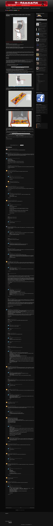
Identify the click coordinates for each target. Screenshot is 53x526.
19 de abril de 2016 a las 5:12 (13, 346)
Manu (8, 226)
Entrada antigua (32, 507)
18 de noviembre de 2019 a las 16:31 (14, 477)
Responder (9, 156)
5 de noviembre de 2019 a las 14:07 (14, 463)
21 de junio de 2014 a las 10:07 (17, 231)
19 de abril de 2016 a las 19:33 (17, 328)
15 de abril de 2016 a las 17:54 (13, 319)
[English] (6, 10)
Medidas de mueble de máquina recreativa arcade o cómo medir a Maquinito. (43, 24)
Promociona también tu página (41, 93)
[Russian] (12, 10)
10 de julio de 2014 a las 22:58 (13, 238)
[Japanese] (15, 10)
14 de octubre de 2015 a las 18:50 (12, 273)
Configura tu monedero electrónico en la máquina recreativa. (42, 29)
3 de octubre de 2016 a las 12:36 (17, 394)
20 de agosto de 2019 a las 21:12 (13, 453)
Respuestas (9, 203)
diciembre (39, 82)
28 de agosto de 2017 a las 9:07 (17, 448)
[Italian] (9, 10)
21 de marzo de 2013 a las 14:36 (17, 193)
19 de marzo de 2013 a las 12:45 (13, 170)
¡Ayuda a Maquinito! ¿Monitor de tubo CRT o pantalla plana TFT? (43, 39)
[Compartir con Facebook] (22, 145)
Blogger (31, 524)
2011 (37, 75)
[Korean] (16, 10)
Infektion (37, 116)
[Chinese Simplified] (19, 10)
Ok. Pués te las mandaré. (39, 112)
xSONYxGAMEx (9, 261)
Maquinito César (9, 158)
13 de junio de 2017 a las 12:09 (15, 437)
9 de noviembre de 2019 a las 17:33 (18, 468)
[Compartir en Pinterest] (23, 145)
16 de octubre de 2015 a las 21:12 (17, 289)
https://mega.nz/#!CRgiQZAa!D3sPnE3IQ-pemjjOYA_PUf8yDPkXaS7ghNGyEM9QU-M (21, 133)
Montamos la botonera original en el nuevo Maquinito (43, 49)
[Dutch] (11, 10)
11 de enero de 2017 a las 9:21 (17, 411)
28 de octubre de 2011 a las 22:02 (16, 158)
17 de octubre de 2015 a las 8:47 (15, 309)
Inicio (20, 507)
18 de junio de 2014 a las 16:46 (12, 226)
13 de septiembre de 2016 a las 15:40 (18, 372)
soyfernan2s (9, 417)
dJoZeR (38, 127)
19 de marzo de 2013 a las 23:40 (17, 176)
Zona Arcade (37, 117)
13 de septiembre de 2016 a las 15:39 (18, 384)
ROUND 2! (40, 53)
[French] (7, 10)
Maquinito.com (37, 93)
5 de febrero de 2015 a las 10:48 (17, 267)
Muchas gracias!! (38, 109)
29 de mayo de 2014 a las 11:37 (17, 221)
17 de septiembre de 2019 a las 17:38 (18, 458)
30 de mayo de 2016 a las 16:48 (14, 366)
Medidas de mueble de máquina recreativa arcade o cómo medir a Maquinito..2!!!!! (43, 34)
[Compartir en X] (21, 145)
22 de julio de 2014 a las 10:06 (12, 248)
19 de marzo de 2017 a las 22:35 (14, 417)
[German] (8, 10)
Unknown (9, 200)
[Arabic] (17, 10)
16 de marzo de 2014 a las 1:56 (13, 200)
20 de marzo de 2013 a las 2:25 (14, 181)
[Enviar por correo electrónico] (20, 145)
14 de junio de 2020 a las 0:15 (13, 481)
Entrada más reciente (8, 507)
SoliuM (8, 170)
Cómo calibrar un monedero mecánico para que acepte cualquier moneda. (42, 68)
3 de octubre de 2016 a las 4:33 (14, 389)
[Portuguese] (13, 10)
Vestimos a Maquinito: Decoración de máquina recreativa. (42, 44)
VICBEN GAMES (9, 165)
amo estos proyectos (38, 110)
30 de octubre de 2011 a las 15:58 (15, 165)
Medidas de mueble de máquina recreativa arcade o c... (41, 81)
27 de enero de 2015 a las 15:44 (14, 261)
